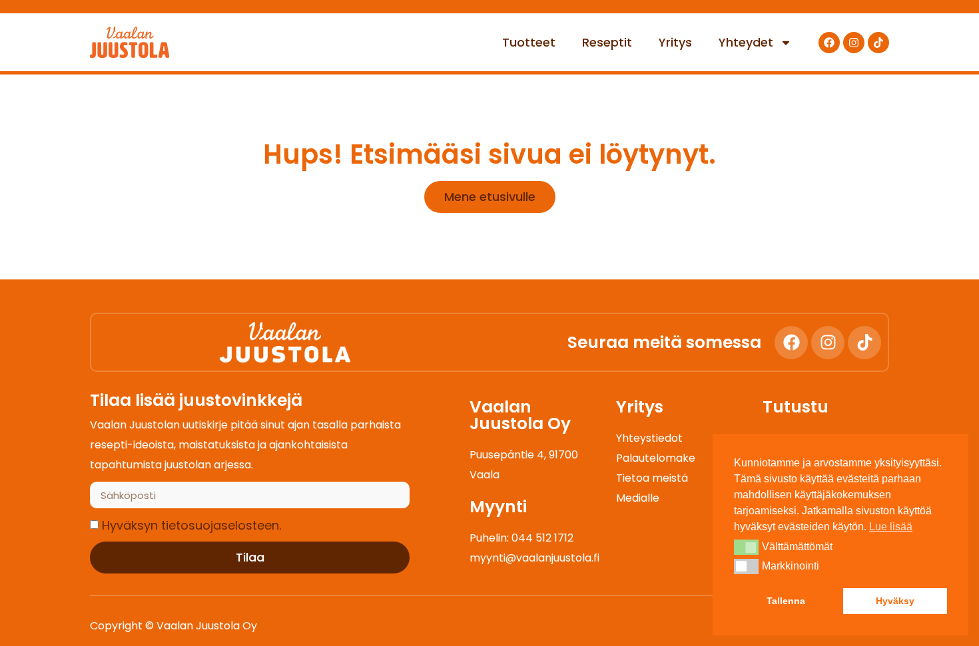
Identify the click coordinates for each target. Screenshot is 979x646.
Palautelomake (655, 458)
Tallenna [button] (786, 600)
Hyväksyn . (191, 525)
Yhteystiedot (649, 438)
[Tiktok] (878, 42)
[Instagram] (853, 42)
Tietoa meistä (652, 478)
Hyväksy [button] (895, 600)
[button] (746, 547)
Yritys (675, 42)
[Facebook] (829, 42)
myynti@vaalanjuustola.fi (534, 557)
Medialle (637, 498)
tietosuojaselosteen (220, 525)
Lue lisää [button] (890, 526)
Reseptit (607, 42)
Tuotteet (528, 42)
